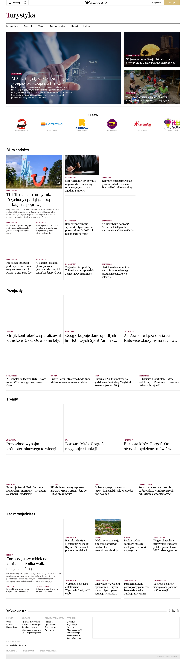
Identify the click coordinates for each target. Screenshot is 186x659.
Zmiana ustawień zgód (32, 624)
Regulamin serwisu (30, 627)
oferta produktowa (48, 651)
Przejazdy (28, 26)
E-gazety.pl (72, 624)
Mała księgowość (74, 630)
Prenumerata (51, 627)
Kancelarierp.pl (73, 633)
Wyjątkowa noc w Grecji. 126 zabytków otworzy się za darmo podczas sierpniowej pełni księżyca (150, 61)
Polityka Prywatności (31, 622)
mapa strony (11, 651)
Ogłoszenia (50, 624)
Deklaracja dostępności (32, 633)
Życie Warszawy (74, 638)
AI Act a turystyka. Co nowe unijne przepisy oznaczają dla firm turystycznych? (40, 81)
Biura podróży (12, 26)
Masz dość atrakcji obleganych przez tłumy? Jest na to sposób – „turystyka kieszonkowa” (147, 98)
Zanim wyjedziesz (58, 26)
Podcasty (87, 26)
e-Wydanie (156, 3)
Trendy (41, 26)
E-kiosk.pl (71, 622)
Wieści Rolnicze (73, 635)
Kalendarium (28, 651)
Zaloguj (172, 3)
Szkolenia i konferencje (16, 645)
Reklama (49, 622)
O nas (8, 622)
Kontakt (9, 624)
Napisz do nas (12, 627)
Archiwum (49, 630)
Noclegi (74, 26)
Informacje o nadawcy (31, 630)
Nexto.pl (70, 627)
